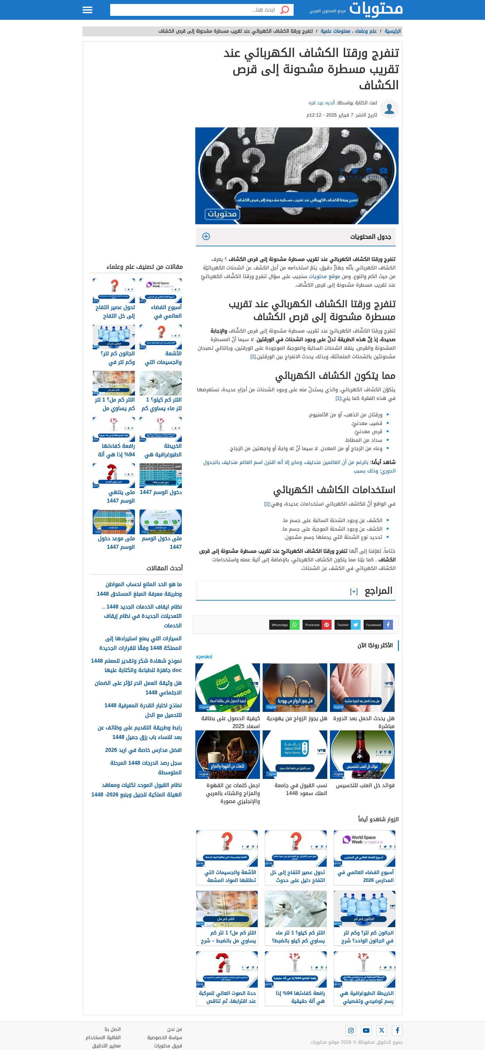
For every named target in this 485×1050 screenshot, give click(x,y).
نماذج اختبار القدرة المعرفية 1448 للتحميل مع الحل (143, 710)
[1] (253, 356)
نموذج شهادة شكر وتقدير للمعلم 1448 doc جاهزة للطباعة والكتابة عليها (136, 666)
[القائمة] (87, 10)
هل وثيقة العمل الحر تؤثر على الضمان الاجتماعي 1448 (138, 688)
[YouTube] (366, 1030)
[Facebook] (397, 1030)
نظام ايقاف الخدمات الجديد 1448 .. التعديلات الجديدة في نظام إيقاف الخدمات (142, 616)
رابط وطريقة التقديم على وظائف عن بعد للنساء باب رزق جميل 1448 (140, 732)
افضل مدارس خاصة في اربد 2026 (143, 750)
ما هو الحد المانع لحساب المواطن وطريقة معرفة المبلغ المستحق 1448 (139, 589)
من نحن (174, 1029)
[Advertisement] (136, 154)
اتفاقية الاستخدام (103, 1037)
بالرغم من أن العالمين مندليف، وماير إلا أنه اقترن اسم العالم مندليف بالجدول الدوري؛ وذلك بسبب (299, 466)
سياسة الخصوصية (164, 1037)
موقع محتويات (324, 276)
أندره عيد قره (321, 102)
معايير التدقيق (106, 1046)
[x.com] (381, 1030)
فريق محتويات (168, 1046)
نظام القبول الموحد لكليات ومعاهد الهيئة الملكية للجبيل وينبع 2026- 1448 (136, 790)
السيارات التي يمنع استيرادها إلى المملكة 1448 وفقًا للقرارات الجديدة (140, 643)
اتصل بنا (113, 1029)
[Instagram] (350, 1030)
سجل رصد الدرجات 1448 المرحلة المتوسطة (146, 768)
